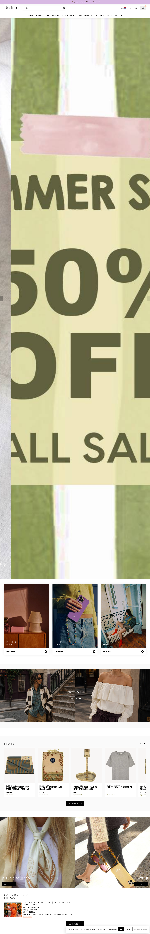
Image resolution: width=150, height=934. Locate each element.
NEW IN (39, 15)
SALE (109, 15)
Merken (118, 15)
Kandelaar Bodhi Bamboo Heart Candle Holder (85, 788)
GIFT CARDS (99, 15)
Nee (128, 929)
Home (30, 15)
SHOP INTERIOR (68, 15)
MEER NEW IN (73, 803)
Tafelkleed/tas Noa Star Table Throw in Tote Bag (17, 788)
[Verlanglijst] (136, 8)
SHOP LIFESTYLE (84, 15)
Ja (121, 929)
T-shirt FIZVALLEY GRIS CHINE (119, 787)
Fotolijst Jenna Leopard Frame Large (50, 788)
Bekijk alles (73, 924)
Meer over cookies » (140, 929)
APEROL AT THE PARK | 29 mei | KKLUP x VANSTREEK (48, 902)
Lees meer (27, 917)
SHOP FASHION (52, 15)
